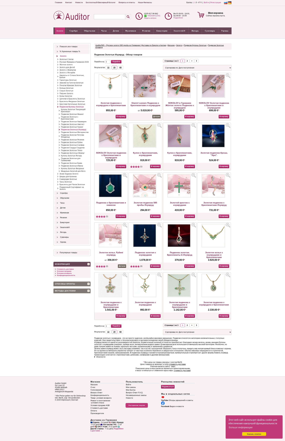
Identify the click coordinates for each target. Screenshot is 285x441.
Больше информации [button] (240, 427)
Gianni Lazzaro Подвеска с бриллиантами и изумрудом (145, 104)
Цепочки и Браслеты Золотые (72, 99)
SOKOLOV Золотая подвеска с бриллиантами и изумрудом (111, 155)
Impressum (65, 400)
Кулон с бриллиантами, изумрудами (145, 154)
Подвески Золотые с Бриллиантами (69, 118)
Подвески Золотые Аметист (72, 124)
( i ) (194, 2)
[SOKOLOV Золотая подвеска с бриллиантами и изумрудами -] (214, 97)
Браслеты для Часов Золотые (72, 184)
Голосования (96, 390)
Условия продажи (64, 271)
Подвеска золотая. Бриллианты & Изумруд (179, 253)
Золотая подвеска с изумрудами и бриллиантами (111, 304)
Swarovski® (179, 31)
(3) (141, 266)
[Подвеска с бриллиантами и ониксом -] (111, 197)
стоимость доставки (177, 364)
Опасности (100, 357)
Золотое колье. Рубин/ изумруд (111, 253)
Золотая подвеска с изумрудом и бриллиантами (111, 104)
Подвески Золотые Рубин (72, 142)
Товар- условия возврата (101, 398)
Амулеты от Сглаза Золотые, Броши (72, 76)
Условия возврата (64, 273)
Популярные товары (68, 253)
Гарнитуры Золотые (68, 80)
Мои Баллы (131, 390)
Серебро (73, 31)
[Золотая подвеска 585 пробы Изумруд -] (145, 197)
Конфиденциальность (66, 275)
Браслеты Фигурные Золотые (72, 101)
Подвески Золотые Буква (71, 163)
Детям (116, 31)
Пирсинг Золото (66, 93)
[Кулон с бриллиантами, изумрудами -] (145, 147)
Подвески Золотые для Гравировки (70, 159)
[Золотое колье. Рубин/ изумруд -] (111, 246)
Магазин (171, 45)
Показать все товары (68, 47)
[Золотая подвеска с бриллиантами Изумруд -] (214, 197)
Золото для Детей (67, 67)
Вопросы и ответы (127, 2)
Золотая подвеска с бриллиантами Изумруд (214, 203)
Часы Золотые (66, 182)
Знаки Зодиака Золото (69, 174)
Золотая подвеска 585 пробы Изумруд (145, 203)
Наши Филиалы (145, 2)
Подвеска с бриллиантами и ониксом (111, 203)
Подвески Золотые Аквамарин (74, 122)
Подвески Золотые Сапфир (72, 145)
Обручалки (89, 31)
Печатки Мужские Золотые (71, 85)
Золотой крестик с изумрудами (180, 203)
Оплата (94, 411)
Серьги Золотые (66, 91)
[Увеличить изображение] (125, 75)
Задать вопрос (150, 18)
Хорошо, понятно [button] (254, 434)
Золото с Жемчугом (68, 70)
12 (108, 67)
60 (120, 67)
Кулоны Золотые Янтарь (71, 156)
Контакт (68, 2)
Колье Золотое (66, 96)
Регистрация (215, 2)
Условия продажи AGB (100, 405)
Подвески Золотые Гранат (72, 127)
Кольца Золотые (66, 88)
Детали (156, 117)
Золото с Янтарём (67, 73)
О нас (93, 387)
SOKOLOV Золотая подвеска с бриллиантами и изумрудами (214, 105)
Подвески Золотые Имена (72, 166)
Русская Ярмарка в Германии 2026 (74, 62)
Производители (97, 413)
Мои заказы (131, 387)
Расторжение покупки (137, 405)
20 (114, 67)
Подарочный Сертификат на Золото (72, 188)
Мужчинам (130, 31)
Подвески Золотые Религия (72, 140)
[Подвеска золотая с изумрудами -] (145, 246)
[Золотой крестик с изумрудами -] (179, 197)
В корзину (121, 117)
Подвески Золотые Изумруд (73, 130)
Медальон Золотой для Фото (73, 171)
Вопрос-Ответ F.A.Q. (134, 393)
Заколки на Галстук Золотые (71, 83)
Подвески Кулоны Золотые (72, 107)
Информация (62, 264)
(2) (106, 266)
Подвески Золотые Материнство (75, 132)
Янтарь (195, 31)
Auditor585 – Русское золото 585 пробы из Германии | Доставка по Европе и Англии (130, 45)
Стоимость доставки (65, 269)
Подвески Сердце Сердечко (73, 148)
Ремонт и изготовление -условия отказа (100, 402)
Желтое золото (66, 65)
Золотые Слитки (66, 59)
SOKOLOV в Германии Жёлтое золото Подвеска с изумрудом (180, 105)
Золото (59, 31)
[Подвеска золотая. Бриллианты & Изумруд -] (179, 246)
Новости (79, 2)
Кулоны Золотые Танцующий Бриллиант (73, 110)
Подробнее (178, 18)
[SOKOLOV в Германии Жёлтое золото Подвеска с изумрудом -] (179, 97)
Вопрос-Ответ (96, 393)
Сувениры (210, 31)
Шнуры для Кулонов (68, 176)
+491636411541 (153, 16)
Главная (58, 2)
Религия (146, 31)
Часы (104, 31)
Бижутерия (161, 31)
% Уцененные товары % (70, 51)
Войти (206, 2)
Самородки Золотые (68, 179)
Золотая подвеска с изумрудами (145, 303)
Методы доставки (65, 291)
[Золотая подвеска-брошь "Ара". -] (214, 147)
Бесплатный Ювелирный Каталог (100, 2)
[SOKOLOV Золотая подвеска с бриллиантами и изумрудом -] (111, 147)
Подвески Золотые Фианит (72, 114)
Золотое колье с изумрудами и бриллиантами (214, 254)
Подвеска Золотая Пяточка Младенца (72, 136)
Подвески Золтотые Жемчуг (72, 153)
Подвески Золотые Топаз (71, 150)
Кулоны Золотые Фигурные (72, 168)
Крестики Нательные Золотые (72, 104)
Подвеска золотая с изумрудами (145, 253)
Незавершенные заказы (136, 395)
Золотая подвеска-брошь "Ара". (214, 154)
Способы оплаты (65, 284)
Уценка (224, 31)
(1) (141, 167)
